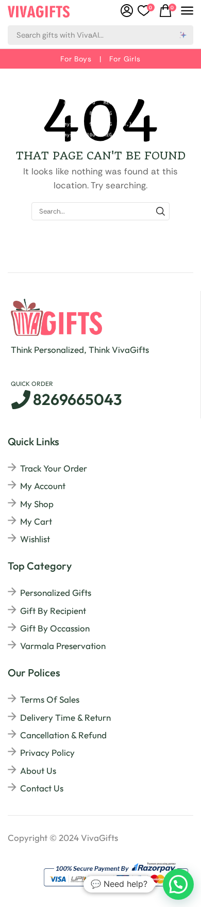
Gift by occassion (55, 628)
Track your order (53, 468)
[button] (146, 11)
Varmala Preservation (63, 645)
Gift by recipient (53, 610)
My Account (42, 485)
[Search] (183, 35)
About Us (38, 770)
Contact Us (41, 788)
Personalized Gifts (55, 592)
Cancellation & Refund (63, 735)
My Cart (36, 521)
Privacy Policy (47, 752)
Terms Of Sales (49, 699)
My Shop (37, 503)
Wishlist (35, 538)
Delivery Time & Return (65, 717)
